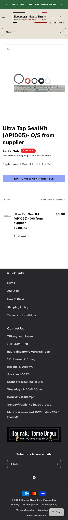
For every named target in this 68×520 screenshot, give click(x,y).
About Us (13, 290)
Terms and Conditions (22, 315)
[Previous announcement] (7, 5)
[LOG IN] (52, 17)
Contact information (36, 515)
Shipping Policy (17, 307)
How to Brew (15, 298)
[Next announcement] (61, 5)
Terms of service (25, 510)
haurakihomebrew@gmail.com (29, 351)
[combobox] (34, 32)
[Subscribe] (57, 464)
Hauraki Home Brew (32, 500)
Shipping (23, 155)
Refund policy (30, 504)
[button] (7, 17)
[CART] (61, 17)
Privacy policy (49, 504)
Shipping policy (46, 510)
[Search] (62, 32)
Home (11, 282)
